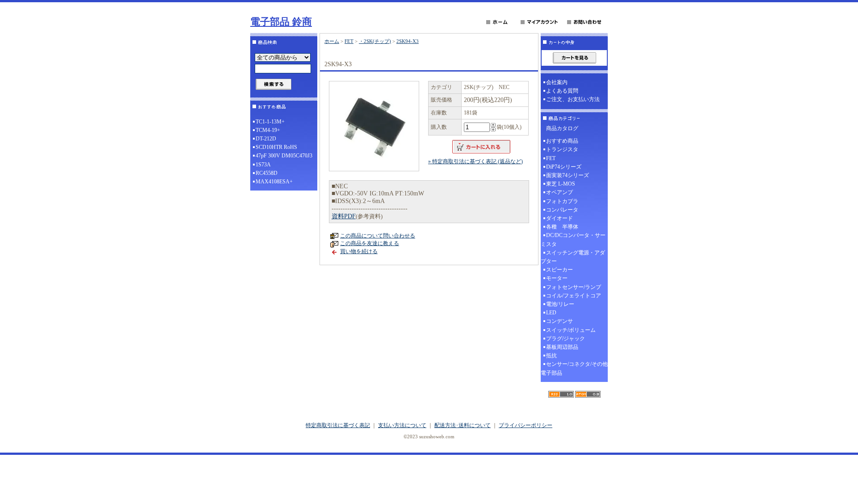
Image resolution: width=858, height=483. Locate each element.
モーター (557, 278)
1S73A (263, 164)
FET (349, 41)
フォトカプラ (562, 201)
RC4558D (267, 173)
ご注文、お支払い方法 (573, 99)
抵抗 (551, 355)
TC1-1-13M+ (270, 122)
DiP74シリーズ (563, 167)
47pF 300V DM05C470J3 (284, 156)
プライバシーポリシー (525, 425)
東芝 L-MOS (560, 184)
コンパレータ (562, 210)
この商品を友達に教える (369, 243)
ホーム (331, 41)
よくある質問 (562, 91)
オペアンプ (559, 192)
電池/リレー (560, 304)
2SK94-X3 (407, 41)
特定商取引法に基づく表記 (338, 425)
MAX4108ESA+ (274, 181)
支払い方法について (402, 425)
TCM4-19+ (268, 130)
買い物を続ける (359, 251)
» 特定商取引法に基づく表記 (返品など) (475, 161)
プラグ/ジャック (565, 338)
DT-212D (266, 139)
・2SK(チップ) (375, 41)
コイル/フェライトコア (573, 295)
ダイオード (559, 218)
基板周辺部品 (562, 347)
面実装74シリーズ (567, 175)
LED (551, 312)
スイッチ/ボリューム (571, 330)
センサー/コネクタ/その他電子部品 (574, 368)
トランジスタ (562, 149)
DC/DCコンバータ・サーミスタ (573, 239)
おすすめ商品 (562, 141)
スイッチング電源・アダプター (573, 257)
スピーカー (559, 270)
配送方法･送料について (462, 425)
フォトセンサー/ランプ (573, 287)
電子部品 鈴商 (281, 21)
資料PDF (344, 216)
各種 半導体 (562, 227)
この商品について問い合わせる (377, 236)
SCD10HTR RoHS (276, 147)
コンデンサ (559, 321)
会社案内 (557, 82)
